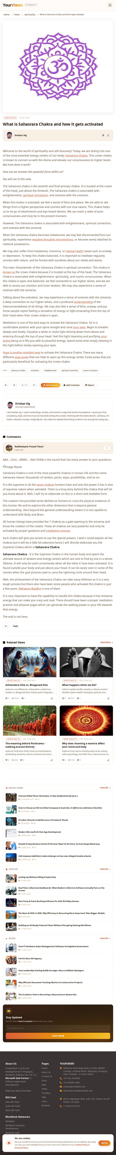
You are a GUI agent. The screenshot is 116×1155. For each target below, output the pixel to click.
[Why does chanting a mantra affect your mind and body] (86, 721)
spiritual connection (35, 195)
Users (44, 1101)
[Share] (108, 135)
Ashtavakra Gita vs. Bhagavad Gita (26, 685)
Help (44, 1084)
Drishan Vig (21, 135)
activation (35, 370)
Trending (46, 1093)
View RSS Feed (12, 1102)
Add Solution (52, 385)
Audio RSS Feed (12, 1106)
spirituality (29, 14)
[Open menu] (110, 5)
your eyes (79, 327)
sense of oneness (90, 370)
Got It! (104, 1143)
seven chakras (45, 484)
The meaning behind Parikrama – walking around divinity (25, 745)
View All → (105, 787)
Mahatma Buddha (30, 588)
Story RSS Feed (12, 1110)
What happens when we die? (79, 685)
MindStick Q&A (12, 1132)
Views (17, 14)
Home (7, 14)
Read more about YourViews (18, 1090)
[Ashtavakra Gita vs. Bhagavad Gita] (29, 662)
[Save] (103, 135)
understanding (83, 302)
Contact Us (47, 1076)
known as (9, 272)
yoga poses (21, 357)
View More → (106, 642)
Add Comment (72, 385)
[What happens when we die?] (86, 662)
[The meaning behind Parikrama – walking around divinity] (29, 721)
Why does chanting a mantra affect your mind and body (83, 745)
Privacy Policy (21, 1147)
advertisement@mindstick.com (78, 1090)
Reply (15, 626)
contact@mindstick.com (74, 1086)
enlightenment (50, 370)
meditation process (58, 530)
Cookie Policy (81, 1144)
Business (46, 1105)
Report (91, 385)
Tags (44, 1097)
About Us (46, 1072)
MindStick (9, 1121)
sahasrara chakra (18, 370)
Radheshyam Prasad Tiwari (29, 446)
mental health (74, 251)
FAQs (44, 1080)
